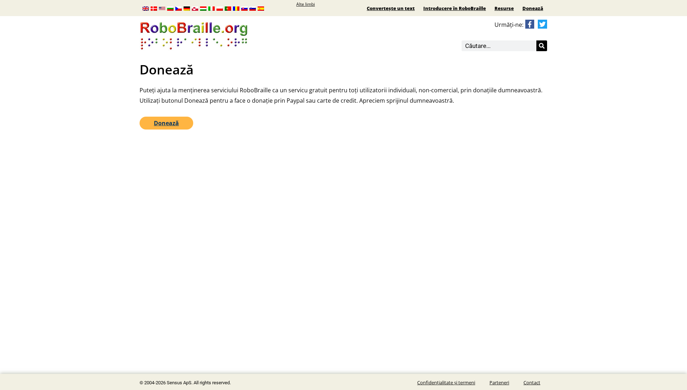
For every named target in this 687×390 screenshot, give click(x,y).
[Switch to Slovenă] (252, 8)
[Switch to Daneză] (154, 8)
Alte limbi (305, 4)
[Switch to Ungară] (203, 8)
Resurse (504, 8)
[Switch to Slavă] (244, 8)
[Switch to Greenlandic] (195, 8)
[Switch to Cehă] (178, 8)
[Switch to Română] (236, 8)
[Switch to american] (162, 8)
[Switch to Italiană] (211, 8)
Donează (532, 8)
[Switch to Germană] (187, 8)
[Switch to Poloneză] (219, 8)
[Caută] (541, 45)
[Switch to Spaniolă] (261, 8)
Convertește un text (391, 8)
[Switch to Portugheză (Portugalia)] (228, 8)
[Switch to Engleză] (145, 8)
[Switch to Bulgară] (170, 8)
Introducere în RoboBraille (454, 8)
